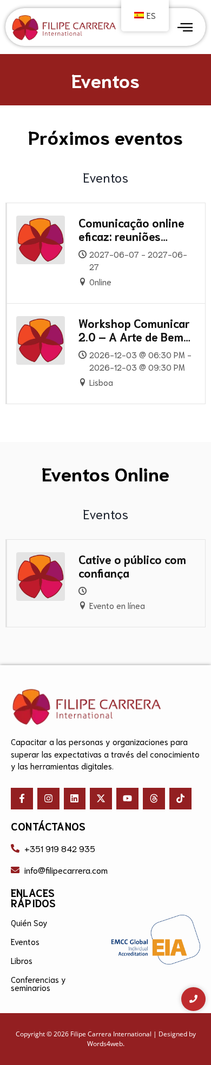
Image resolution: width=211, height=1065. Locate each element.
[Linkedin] (75, 799)
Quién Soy (29, 922)
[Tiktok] (180, 799)
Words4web (105, 1043)
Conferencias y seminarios (38, 983)
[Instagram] (48, 799)
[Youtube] (127, 799)
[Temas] (154, 799)
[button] (185, 27)
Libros (21, 960)
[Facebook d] (22, 799)
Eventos (25, 941)
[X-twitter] (101, 799)
